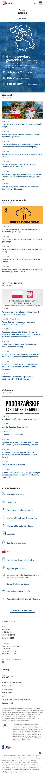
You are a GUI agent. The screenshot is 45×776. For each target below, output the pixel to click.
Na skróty (5, 670)
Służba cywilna (7, 689)
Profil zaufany (7, 693)
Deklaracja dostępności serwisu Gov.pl (16, 699)
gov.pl (9, 677)
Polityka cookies (7, 686)
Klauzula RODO (7, 703)
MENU (21, 19)
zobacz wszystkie (7, 98)
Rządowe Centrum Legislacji (12, 682)
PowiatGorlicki (22, 11)
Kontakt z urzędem (22, 610)
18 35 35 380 (6, 649)
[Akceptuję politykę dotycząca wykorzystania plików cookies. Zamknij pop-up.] (40, 753)
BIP (3, 696)
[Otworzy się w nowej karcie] (3, 662)
